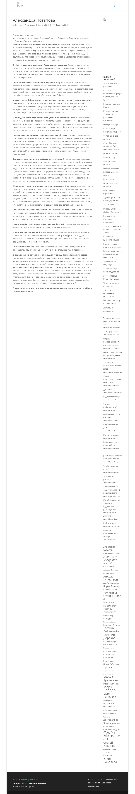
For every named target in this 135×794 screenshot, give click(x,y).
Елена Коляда (109, 641)
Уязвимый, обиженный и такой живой (112, 365)
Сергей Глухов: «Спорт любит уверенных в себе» (111, 146)
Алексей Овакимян (109, 565)
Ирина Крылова (108, 669)
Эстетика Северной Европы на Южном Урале (112, 229)
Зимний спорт (109, 157)
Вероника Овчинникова (112, 596)
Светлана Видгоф (111, 729)
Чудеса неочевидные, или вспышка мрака (111, 341)
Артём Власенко (111, 583)
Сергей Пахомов (109, 749)
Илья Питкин (108, 654)
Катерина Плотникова (25, 25)
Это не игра (108, 204)
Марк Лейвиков (109, 695)
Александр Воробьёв (111, 553)
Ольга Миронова (111, 723)
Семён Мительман (111, 735)
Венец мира (108, 179)
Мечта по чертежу (111, 435)
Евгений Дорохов (109, 636)
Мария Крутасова (111, 679)
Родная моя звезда (111, 396)
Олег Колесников (110, 710)
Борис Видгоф (111, 586)
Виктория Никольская (109, 604)
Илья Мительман (110, 651)
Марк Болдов (109, 688)
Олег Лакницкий (109, 713)
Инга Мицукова (109, 661)
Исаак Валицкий (110, 153)
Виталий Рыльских (109, 610)
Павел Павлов (108, 726)
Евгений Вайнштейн (111, 630)
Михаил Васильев (108, 702)
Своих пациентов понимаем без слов (112, 379)
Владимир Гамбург (108, 617)
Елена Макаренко (110, 644)
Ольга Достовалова (110, 718)
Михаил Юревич (109, 707)
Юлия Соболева (110, 760)
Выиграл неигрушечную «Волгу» (110, 533)
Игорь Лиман (108, 648)
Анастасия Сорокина (110, 570)
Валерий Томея (110, 589)
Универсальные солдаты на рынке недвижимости (111, 489)
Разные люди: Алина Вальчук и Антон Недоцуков (112, 254)
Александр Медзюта (111, 558)
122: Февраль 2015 (60, 25)
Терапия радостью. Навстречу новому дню (112, 321)
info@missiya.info (27, 786)
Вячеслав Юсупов (111, 625)
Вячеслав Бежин (109, 622)
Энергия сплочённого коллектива (109, 293)
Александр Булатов (109, 548)
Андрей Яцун (108, 573)
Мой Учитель (109, 523)
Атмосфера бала (111, 331)
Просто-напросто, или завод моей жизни (111, 171)
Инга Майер (108, 658)
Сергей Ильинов (109, 744)
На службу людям (111, 124)
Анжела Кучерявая (110, 578)
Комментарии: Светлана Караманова (110, 219)
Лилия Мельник (109, 674)
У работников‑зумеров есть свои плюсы (112, 455)
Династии (107, 389)
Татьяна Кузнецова (108, 754)
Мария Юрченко (111, 684)
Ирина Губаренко (111, 664)
